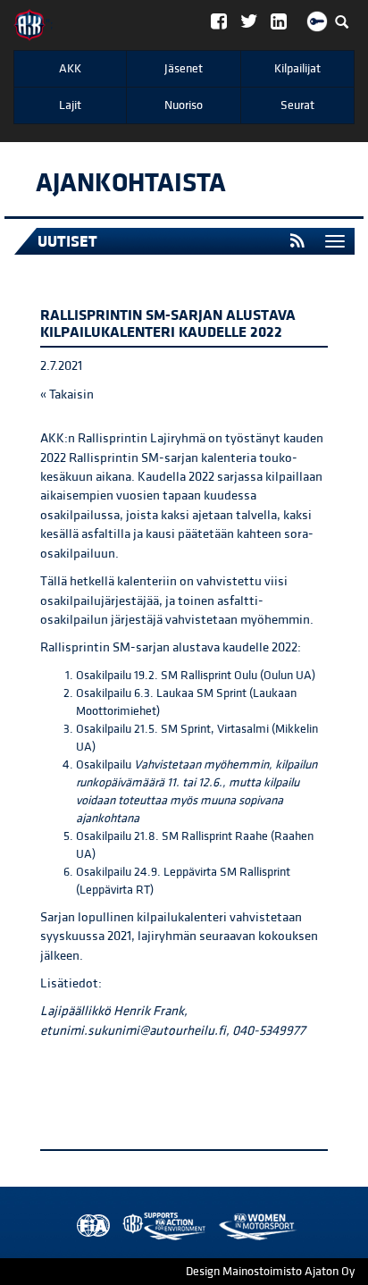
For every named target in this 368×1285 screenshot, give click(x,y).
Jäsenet (183, 69)
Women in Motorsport (160, 1226)
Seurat (297, 105)
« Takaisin (67, 394)
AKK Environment (125, 1226)
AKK (70, 69)
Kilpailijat (297, 69)
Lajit (70, 105)
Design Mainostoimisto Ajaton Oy (270, 1272)
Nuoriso (183, 105)
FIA (89, 1226)
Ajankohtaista (131, 183)
